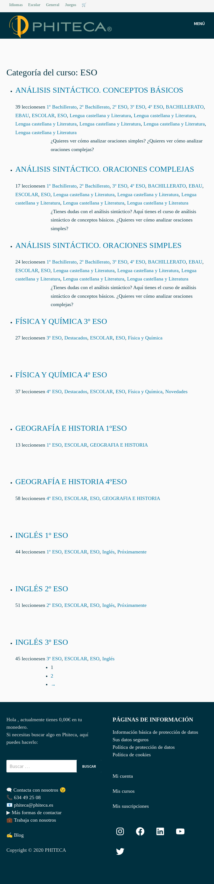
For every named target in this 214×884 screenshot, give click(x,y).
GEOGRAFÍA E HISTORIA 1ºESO (71, 428)
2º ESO (119, 107)
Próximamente (132, 552)
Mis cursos (124, 791)
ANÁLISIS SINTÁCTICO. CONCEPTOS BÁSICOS (99, 90)
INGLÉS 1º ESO (41, 535)
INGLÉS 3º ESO (41, 642)
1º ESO (54, 445)
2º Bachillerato (94, 107)
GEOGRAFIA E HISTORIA (119, 445)
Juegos (70, 5)
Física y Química (145, 338)
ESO (62, 115)
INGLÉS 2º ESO (41, 588)
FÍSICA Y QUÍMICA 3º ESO (61, 321)
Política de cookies (132, 754)
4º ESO (155, 107)
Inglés (108, 552)
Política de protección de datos (144, 747)
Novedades (176, 391)
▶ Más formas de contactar (34, 812)
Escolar (34, 5)
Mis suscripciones (131, 806)
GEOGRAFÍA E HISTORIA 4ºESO (71, 481)
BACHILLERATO (185, 107)
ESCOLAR (43, 115)
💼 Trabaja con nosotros (31, 820)
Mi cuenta (123, 776)
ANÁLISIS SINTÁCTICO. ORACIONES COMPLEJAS (104, 169)
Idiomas (16, 5)
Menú (199, 23)
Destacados (75, 338)
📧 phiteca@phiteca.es (29, 805)
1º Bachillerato (62, 107)
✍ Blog (15, 835)
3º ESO (137, 107)
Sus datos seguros (131, 739)
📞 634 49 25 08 (23, 797)
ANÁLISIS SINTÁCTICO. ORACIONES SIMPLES (98, 245)
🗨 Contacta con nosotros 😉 (36, 790)
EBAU (22, 115)
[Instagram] (205, 4)
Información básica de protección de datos (155, 732)
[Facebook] (198, 4)
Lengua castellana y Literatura (100, 115)
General (52, 5)
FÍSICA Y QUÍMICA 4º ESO (61, 374)
